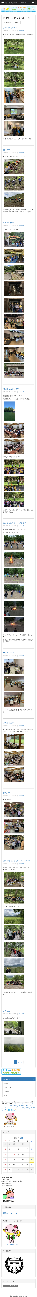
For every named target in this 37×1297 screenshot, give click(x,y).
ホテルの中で (8, 652)
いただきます (8, 722)
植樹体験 (6, 149)
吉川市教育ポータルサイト (15, 2)
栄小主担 (21, 30)
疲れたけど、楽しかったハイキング (17, 860)
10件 (16, 22)
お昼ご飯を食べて (10, 27)
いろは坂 (6, 1011)
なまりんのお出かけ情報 (10, 1244)
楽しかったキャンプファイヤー (15, 522)
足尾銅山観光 (8, 222)
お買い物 (6, 792)
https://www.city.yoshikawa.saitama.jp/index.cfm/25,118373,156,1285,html (18, 1105)
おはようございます (11, 388)
